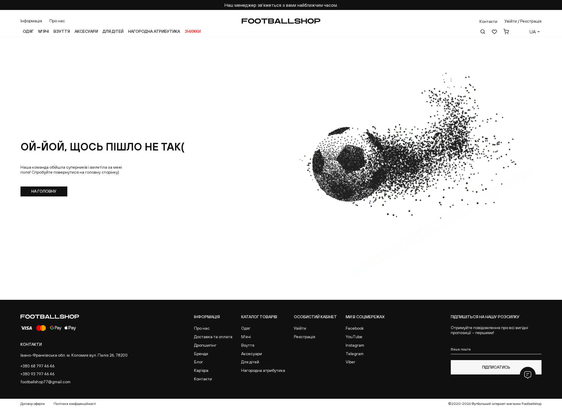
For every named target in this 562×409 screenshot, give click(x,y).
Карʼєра (201, 370)
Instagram (355, 345)
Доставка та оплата (213, 336)
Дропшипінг (205, 345)
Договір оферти (32, 404)
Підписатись (496, 367)
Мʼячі (43, 31)
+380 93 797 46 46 (37, 374)
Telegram (355, 353)
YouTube (354, 336)
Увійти (300, 328)
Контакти (203, 379)
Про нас (57, 20)
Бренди (201, 353)
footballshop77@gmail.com (45, 381)
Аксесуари (86, 31)
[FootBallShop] (281, 21)
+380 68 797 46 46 (37, 366)
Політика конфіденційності (75, 404)
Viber (350, 362)
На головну (43, 191)
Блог (198, 362)
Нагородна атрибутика (154, 31)
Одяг (28, 31)
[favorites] (494, 32)
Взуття (62, 31)
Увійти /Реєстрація (523, 21)
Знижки (193, 31)
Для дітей (113, 31)
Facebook (355, 328)
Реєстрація (304, 336)
